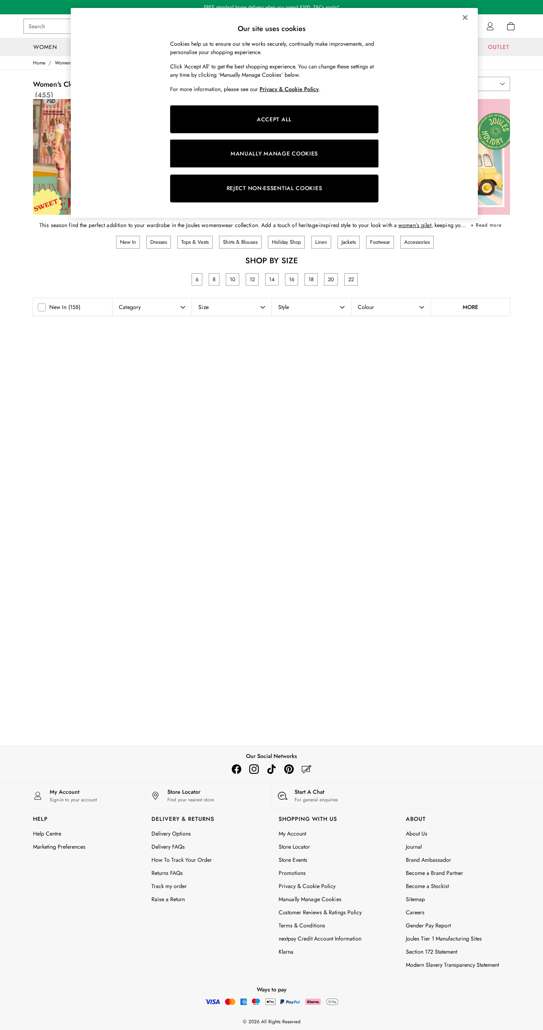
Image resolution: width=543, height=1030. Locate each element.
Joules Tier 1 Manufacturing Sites (444, 939)
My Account (292, 834)
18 (311, 279)
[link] (490, 26)
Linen (321, 242)
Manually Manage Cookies (310, 899)
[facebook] (236, 769)
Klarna (286, 952)
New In (128, 242)
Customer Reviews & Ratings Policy (320, 912)
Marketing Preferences (59, 847)
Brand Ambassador (428, 860)
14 (272, 279)
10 (232, 279)
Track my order (169, 886)
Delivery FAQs (168, 847)
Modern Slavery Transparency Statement (452, 965)
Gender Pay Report (428, 925)
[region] (274, 113)
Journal (414, 847)
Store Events (293, 860)
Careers (415, 912)
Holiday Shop (286, 242)
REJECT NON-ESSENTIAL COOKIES (274, 188)
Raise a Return (168, 899)
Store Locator (294, 847)
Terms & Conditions (302, 925)
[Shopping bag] (511, 26)
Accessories (417, 242)
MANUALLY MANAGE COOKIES (274, 153)
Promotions (292, 873)
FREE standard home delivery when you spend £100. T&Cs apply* (271, 7)
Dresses (158, 242)
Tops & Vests (195, 242)
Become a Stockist (427, 886)
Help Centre (47, 834)
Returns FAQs (167, 873)
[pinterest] (289, 769)
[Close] (465, 17)
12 (252, 279)
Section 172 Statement (431, 952)
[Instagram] (254, 769)
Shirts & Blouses (240, 242)
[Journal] (306, 769)
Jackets (348, 242)
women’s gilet (414, 225)
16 (291, 279)
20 (331, 279)
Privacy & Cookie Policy (307, 886)
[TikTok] (271, 769)
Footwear (380, 242)
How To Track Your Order (181, 860)
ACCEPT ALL (274, 119)
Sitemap (415, 899)
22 (351, 279)
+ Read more (486, 224)
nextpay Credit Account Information (320, 939)
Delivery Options (171, 834)
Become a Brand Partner (434, 873)
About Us (416, 834)
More (470, 307)
